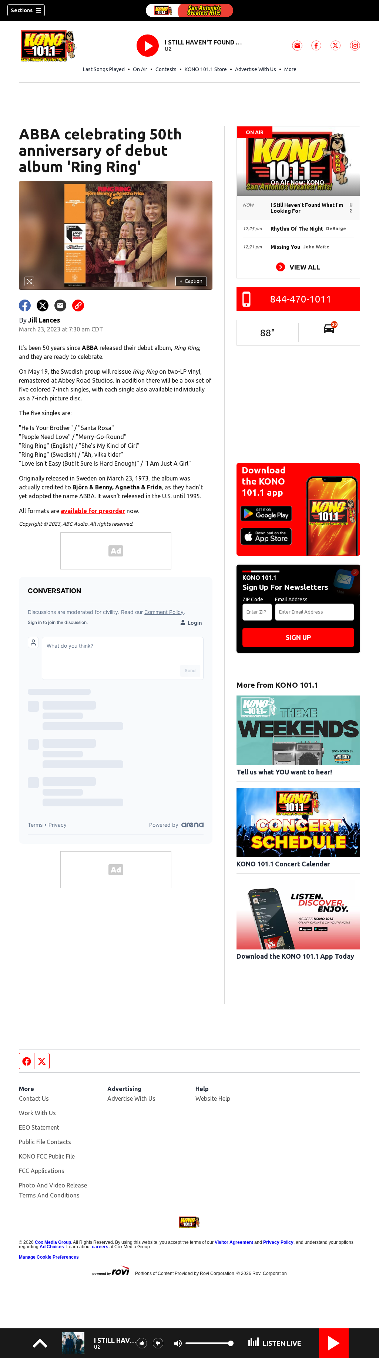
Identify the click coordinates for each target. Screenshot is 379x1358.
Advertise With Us (255, 69)
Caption (191, 281)
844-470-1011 (301, 299)
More (290, 69)
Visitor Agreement (234, 1242)
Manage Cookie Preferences (49, 1257)
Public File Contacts (45, 1142)
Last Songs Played (104, 69)
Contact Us (34, 1098)
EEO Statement (39, 1127)
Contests (166, 69)
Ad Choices (52, 1246)
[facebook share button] (25, 305)
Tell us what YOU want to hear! (284, 772)
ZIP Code (252, 599)
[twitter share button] (42, 305)
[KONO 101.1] (189, 10)
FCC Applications (41, 1170)
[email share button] (60, 305)
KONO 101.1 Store (206, 69)
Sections (22, 10)
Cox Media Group (53, 1242)
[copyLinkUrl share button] (78, 305)
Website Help (212, 1098)
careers (100, 1246)
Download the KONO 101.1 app (263, 481)
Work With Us (37, 1113)
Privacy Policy (278, 1242)
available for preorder (93, 511)
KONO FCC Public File (47, 1156)
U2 (168, 49)
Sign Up (298, 637)
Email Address (291, 599)
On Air (140, 69)
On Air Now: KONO (298, 182)
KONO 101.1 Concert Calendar (283, 864)
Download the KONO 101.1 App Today (295, 956)
